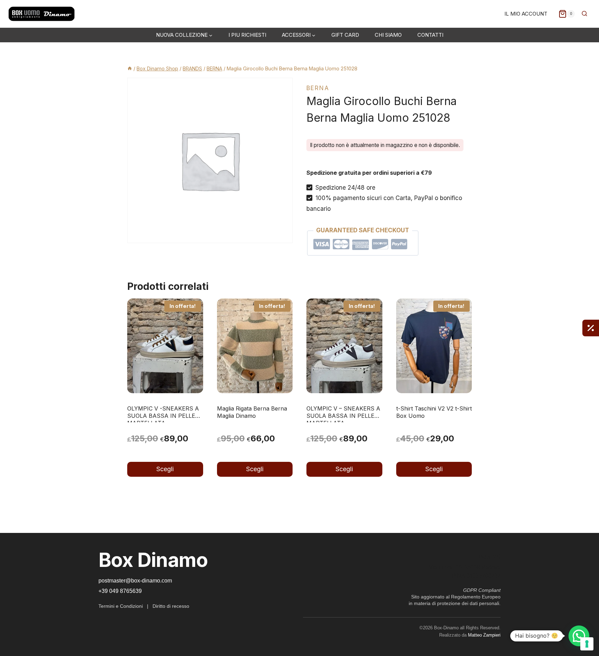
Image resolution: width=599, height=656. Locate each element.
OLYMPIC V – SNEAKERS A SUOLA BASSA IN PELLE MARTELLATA (343, 415)
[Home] (129, 68)
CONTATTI (430, 35)
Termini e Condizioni (120, 606)
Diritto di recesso (171, 606)
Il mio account (525, 13)
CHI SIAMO (388, 35)
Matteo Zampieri (484, 635)
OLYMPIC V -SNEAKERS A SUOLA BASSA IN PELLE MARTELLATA (163, 415)
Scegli (165, 469)
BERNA (317, 88)
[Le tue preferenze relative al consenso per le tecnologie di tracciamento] (586, 643)
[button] (578, 635)
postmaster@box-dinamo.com (135, 581)
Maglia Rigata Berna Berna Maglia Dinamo (252, 412)
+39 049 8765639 (120, 591)
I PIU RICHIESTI (247, 35)
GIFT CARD (345, 35)
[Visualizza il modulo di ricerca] (584, 14)
